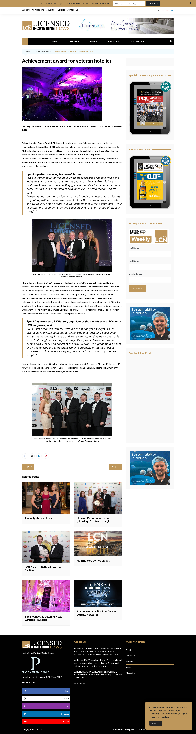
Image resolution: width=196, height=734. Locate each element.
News (54, 41)
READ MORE (80, 683)
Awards (129, 667)
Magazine (112, 41)
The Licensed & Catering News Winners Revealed (43, 618)
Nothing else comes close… (93, 560)
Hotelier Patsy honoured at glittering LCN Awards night (94, 520)
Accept (155, 723)
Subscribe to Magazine (33, 9)
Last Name (134, 261)
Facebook (154, 10)
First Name (134, 247)
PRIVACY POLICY (29, 682)
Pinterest (46, 456)
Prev (29, 466)
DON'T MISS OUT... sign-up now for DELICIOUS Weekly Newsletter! (73, 3)
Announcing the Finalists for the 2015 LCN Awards (96, 613)
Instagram (163, 10)
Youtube (167, 10)
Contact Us (72, 9)
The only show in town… (39, 518)
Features (73, 41)
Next (114, 466)
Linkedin (172, 10)
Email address (135, 273)
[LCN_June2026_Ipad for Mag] (150, 182)
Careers (61, 9)
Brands (93, 41)
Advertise (51, 9)
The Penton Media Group (41, 653)
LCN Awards (136, 41)
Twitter (158, 10)
